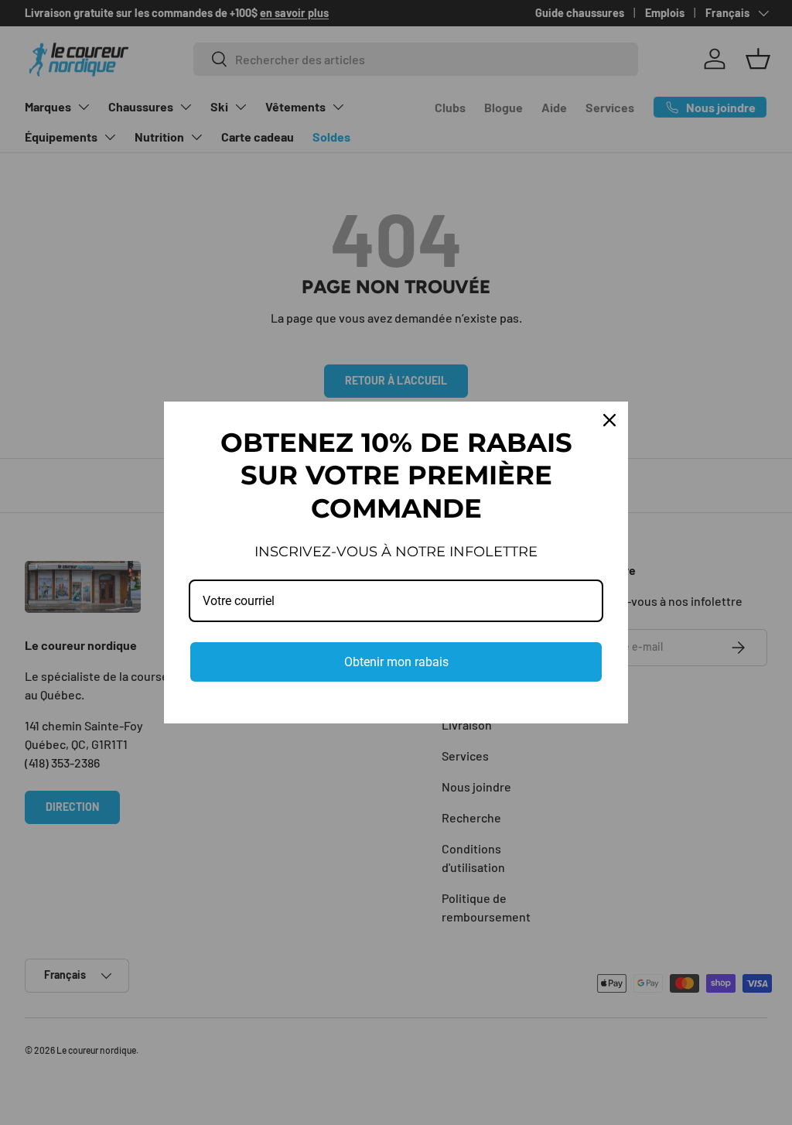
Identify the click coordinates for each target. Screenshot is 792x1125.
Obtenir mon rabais (396, 662)
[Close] (609, 420)
